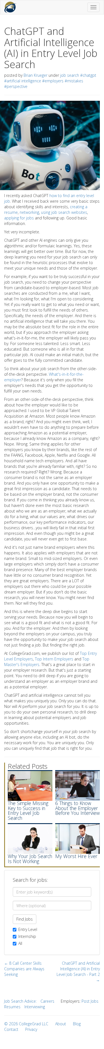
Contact (11, 1029)
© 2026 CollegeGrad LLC (26, 1023)
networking (29, 212)
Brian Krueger (35, 75)
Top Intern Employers (54, 659)
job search (69, 75)
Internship (27, 936)
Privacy (31, 1029)
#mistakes (74, 80)
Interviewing (34, 1006)
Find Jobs (24, 919)
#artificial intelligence (22, 80)
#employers (53, 80)
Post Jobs (90, 1001)
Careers (47, 1001)
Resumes (12, 1006)
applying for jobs (19, 218)
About (60, 1023)
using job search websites (64, 212)
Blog (77, 1023)
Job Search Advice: (20, 1001)
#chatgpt (88, 75)
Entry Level (27, 929)
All (20, 943)
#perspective (15, 86)
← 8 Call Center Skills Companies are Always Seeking (24, 969)
